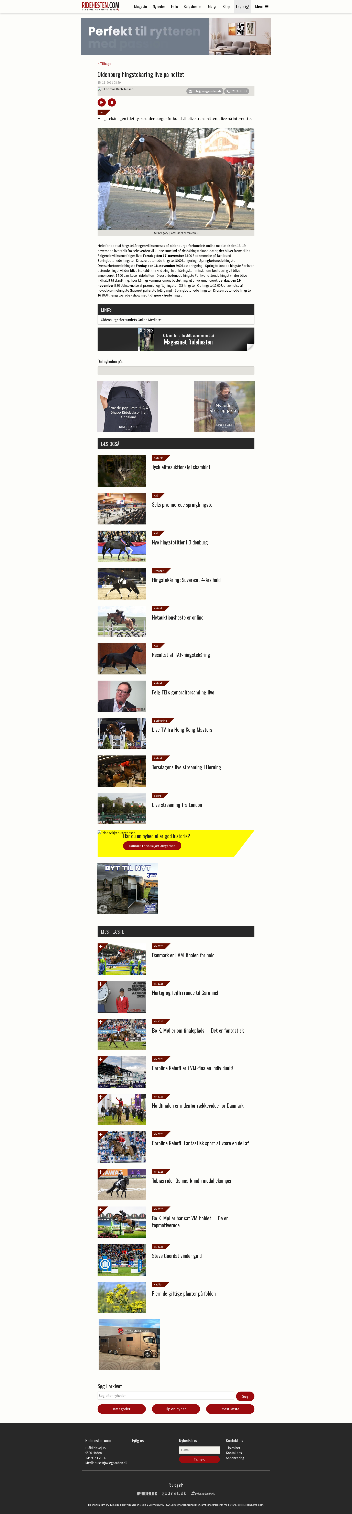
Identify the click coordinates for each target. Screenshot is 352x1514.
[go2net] (174, 1493)
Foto (174, 6)
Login (240, 6)
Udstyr (212, 6)
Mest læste (230, 1408)
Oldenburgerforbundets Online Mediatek (132, 319)
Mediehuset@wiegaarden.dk (106, 1463)
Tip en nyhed (176, 1408)
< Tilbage (104, 63)
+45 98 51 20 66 (95, 1458)
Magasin (140, 6)
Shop (226, 6)
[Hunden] (147, 1493)
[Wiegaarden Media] (203, 1493)
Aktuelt (158, 458)
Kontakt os (234, 1453)
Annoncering (235, 1458)
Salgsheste (192, 6)
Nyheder (159, 6)
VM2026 (158, 946)
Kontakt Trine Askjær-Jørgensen (152, 846)
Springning (160, 720)
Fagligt (158, 1284)
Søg (245, 1396)
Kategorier (121, 1408)
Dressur (159, 571)
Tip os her (233, 1448)
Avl (101, 112)
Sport (157, 796)
